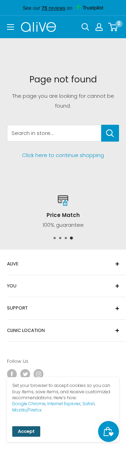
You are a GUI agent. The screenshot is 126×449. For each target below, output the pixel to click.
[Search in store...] (110, 133)
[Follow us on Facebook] (12, 374)
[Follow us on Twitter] (25, 374)
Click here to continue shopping (63, 155)
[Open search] (85, 27)
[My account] (99, 27)
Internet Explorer (63, 404)
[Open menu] (10, 27)
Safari (88, 404)
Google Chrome (29, 404)
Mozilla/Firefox (27, 410)
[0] (113, 27)
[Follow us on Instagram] (38, 374)
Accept (26, 431)
